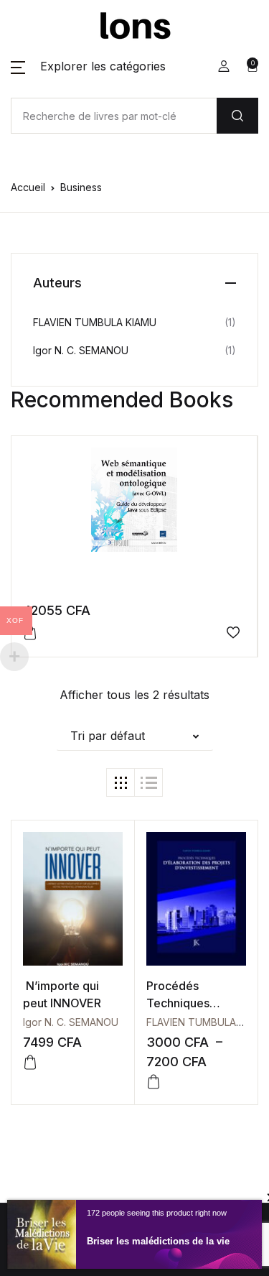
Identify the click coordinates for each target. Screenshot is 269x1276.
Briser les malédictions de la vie (158, 1241)
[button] (88, 66)
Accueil (28, 187)
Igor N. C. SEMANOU (70, 1022)
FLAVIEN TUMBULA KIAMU (94, 322)
